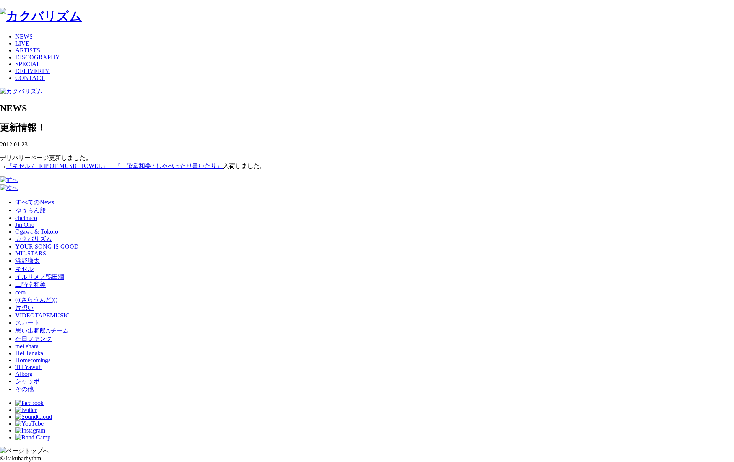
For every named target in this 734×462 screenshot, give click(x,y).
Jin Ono (24, 224)
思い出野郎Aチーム (42, 330)
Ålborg (23, 374)
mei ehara (27, 346)
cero (20, 292)
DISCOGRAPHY (37, 57)
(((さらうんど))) (36, 299)
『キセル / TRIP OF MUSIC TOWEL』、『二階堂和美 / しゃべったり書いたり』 (114, 166)
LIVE (22, 43)
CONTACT (30, 78)
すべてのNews (34, 202)
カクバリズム (33, 239)
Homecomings (32, 360)
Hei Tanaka (29, 353)
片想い (24, 307)
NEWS (24, 36)
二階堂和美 (30, 284)
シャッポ (27, 381)
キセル (24, 268)
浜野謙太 (27, 260)
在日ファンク (33, 338)
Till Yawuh (28, 367)
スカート (27, 322)
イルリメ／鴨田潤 (39, 276)
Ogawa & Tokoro (36, 231)
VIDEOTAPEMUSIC (42, 315)
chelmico (26, 218)
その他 (24, 389)
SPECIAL (28, 64)
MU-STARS (30, 253)
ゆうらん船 (30, 210)
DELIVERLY (32, 71)
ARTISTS (27, 50)
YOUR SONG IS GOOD (47, 246)
